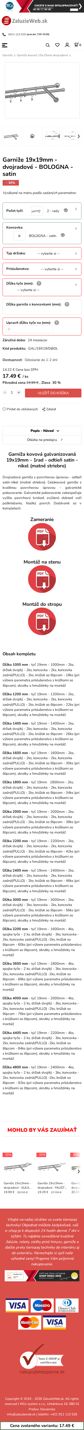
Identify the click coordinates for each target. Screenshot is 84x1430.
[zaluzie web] (24, 20)
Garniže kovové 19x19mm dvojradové (42, 55)
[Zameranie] (42, 537)
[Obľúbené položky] (57, 45)
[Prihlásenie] (67, 45)
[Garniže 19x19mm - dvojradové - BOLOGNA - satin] (42, 90)
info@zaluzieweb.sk (21, 1414)
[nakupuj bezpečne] (42, 1359)
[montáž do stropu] (42, 621)
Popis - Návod (42, 430)
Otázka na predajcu (42, 439)
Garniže (8, 55)
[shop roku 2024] (42, 1275)
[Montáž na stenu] (42, 579)
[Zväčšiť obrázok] (65, 211)
